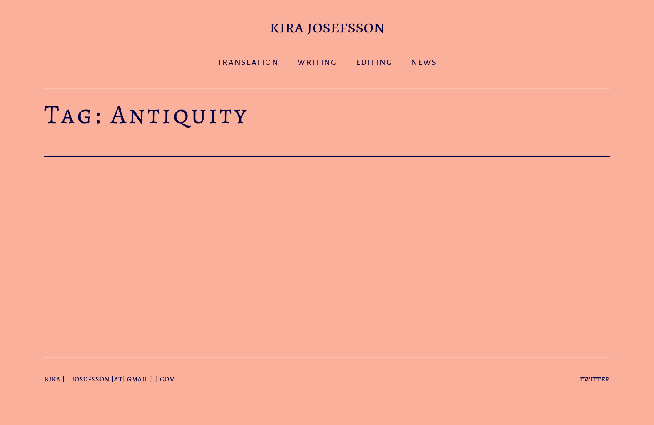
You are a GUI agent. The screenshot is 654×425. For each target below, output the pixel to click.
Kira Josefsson (327, 26)
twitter (595, 378)
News (424, 61)
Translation (248, 61)
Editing (374, 61)
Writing (317, 61)
